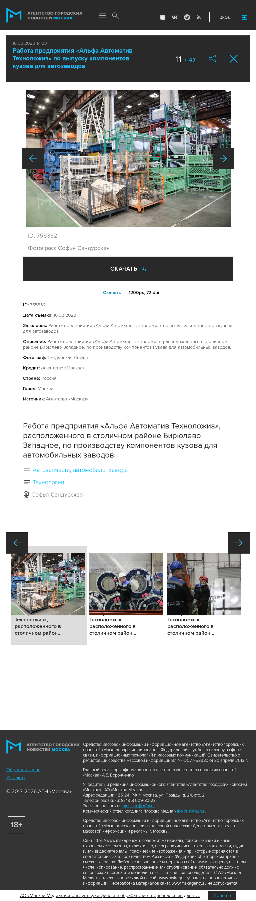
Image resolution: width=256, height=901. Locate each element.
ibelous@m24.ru (192, 811)
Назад (33, 158)
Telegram (187, 17)
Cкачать (112, 292)
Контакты (15, 778)
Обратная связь (23, 770)
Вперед (223, 158)
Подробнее (49, 595)
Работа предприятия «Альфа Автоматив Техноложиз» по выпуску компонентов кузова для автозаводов (73, 58)
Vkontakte (175, 17)
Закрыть (233, 58)
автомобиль (89, 470)
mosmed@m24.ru (139, 806)
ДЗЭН (163, 17)
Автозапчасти (51, 470)
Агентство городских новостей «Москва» (44, 15)
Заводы (118, 470)
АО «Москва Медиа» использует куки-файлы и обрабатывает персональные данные (110, 895)
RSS (199, 17)
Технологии (48, 482)
